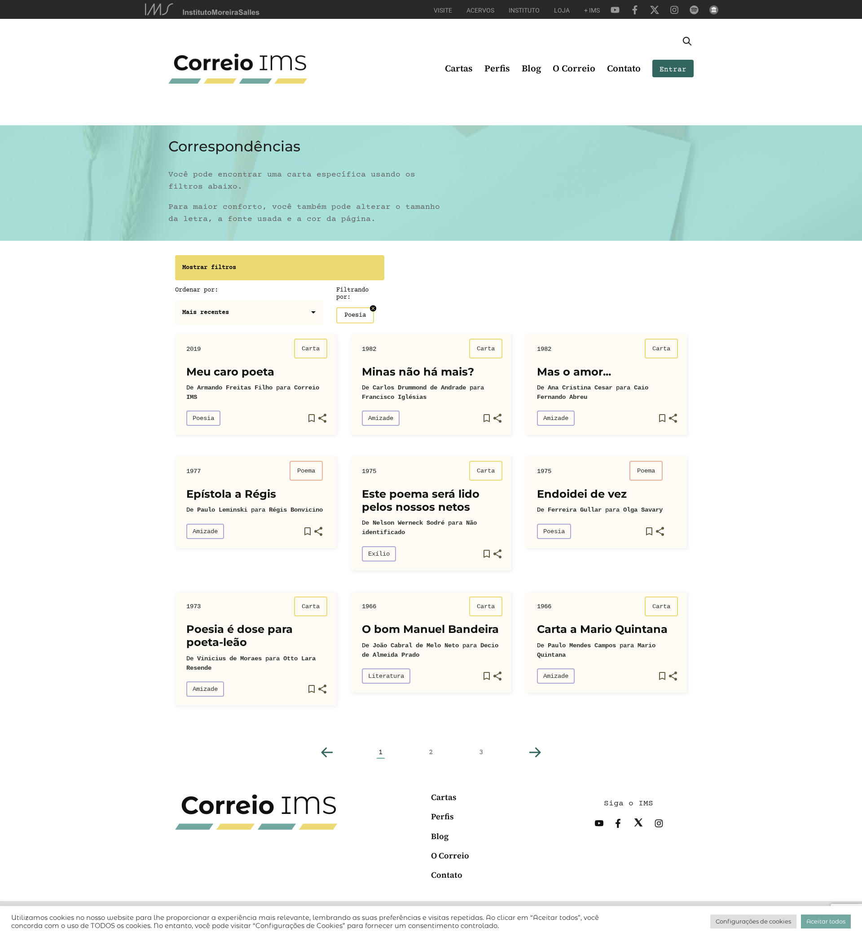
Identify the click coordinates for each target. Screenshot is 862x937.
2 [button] (431, 752)
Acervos (480, 10)
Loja (562, 10)
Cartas (459, 68)
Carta (311, 348)
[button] (327, 752)
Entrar (673, 70)
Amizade (380, 418)
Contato (624, 68)
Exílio (379, 553)
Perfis (497, 68)
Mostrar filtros (209, 267)
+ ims (592, 10)
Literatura (386, 676)
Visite (443, 10)
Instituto (524, 10)
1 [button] (380, 752)
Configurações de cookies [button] (753, 921)
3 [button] (481, 752)
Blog (531, 68)
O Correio (574, 68)
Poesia (203, 418)
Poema (306, 470)
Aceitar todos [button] (825, 921)
